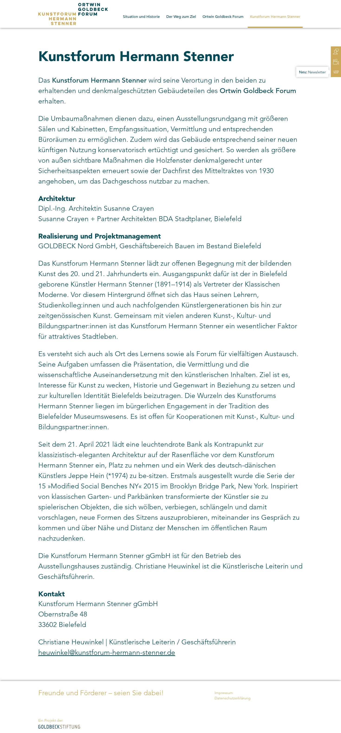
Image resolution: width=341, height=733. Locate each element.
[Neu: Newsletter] (336, 72)
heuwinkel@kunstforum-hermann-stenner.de (106, 652)
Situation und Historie (141, 16)
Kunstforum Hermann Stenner (275, 16)
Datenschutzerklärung (233, 698)
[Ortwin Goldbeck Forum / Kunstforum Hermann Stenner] (73, 14)
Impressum (224, 693)
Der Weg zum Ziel (181, 16)
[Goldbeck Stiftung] (59, 726)
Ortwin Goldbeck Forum (223, 16)
